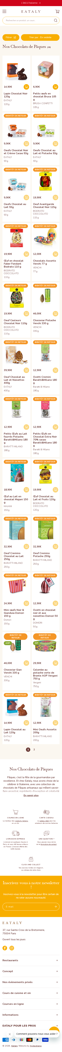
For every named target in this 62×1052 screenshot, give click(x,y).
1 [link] (28, 749)
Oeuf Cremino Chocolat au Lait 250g (14, 556)
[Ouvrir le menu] (4, 11)
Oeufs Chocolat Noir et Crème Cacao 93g (16, 152)
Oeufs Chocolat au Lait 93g (15, 206)
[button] (31, 20)
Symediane (35, 1046)
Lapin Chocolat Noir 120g (15, 95)
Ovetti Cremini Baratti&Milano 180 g (45, 379)
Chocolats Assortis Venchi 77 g (44, 262)
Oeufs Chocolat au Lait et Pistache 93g (45, 152)
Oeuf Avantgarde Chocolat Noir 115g (44, 206)
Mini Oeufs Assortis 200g (45, 731)
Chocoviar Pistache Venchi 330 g (44, 322)
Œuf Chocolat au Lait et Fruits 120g (44, 498)
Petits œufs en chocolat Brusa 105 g (44, 96)
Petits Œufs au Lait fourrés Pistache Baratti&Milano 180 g (16, 438)
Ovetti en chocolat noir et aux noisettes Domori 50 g (45, 614)
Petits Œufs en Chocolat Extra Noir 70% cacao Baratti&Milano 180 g (45, 439)
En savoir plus (31, 795)
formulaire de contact (49, 844)
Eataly (14, 1046)
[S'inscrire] (55, 907)
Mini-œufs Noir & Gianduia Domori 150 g (14, 613)
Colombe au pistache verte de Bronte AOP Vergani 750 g (45, 674)
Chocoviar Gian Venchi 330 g (13, 671)
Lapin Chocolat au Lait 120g (14, 731)
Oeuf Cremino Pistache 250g (41, 555)
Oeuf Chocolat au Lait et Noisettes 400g (14, 379)
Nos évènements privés (17, 982)
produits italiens (21, 821)
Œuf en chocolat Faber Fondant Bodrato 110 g (13, 263)
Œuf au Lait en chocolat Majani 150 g (16, 499)
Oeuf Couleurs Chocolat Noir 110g (15, 322)
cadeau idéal (44, 821)
